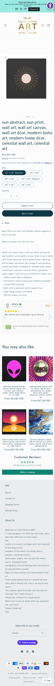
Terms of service (29, 677)
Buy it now (27, 213)
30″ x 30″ (10, 185)
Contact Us (10, 498)
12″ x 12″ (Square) (14, 173)
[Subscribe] (42, 633)
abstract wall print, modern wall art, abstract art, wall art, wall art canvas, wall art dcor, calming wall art (41, 443)
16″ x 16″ (35, 173)
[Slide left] (22, 117)
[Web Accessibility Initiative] (50, 5)
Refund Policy (11, 510)
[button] (5, 25)
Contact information (39, 673)
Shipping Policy (12, 504)
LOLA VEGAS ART (22, 673)
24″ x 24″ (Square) (30, 179)
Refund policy (28, 681)
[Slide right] (33, 117)
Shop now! (34, 9)
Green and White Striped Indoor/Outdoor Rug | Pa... (31, 327)
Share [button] (7, 223)
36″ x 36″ (26, 185)
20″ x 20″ (10, 179)
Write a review (27, 472)
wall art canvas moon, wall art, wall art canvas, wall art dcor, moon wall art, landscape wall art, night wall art (14, 443)
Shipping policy (15, 677)
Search (8, 492)
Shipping (5, 158)
